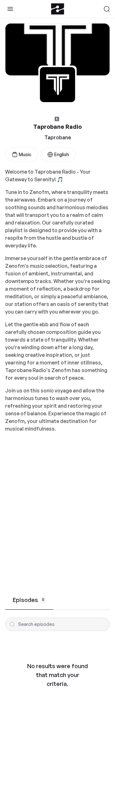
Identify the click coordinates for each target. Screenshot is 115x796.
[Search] (106, 9)
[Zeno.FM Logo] (57, 9)
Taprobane (57, 137)
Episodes (28, 599)
